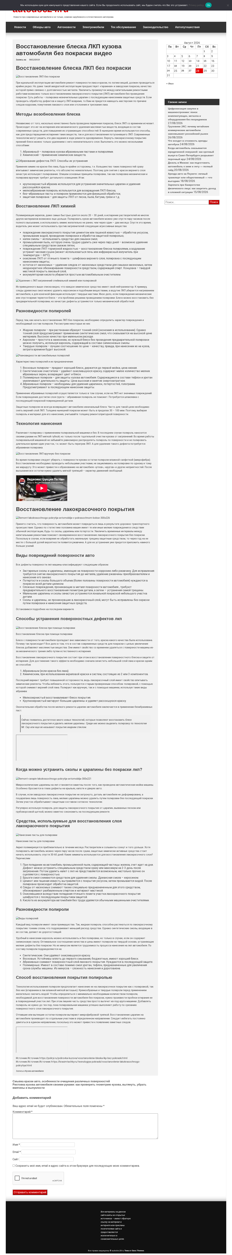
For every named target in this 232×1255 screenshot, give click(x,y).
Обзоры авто (42, 27)
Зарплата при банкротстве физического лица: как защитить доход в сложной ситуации (192, 188)
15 (205, 61)
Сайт (16, 1159)
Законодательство (155, 27)
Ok (208, 5)
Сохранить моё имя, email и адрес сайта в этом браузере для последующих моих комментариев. (77, 1165)
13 (190, 61)
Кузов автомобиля (34, 1071)
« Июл (170, 83)
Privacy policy (196, 5)
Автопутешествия (187, 27)
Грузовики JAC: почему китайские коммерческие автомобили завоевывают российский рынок (188, 130)
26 (182, 70)
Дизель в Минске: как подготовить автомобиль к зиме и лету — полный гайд (190, 166)
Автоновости (66, 27)
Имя (16, 1144)
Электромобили (93, 27)
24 (168, 70)
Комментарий (22, 1111)
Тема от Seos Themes (134, 1251)
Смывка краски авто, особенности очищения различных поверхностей (61, 1081)
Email (17, 1152)
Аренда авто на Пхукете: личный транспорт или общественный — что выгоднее (190, 177)
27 (190, 70)
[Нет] (227, 5)
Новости (20, 27)
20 (190, 65)
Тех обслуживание (123, 27)
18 (175, 65)
